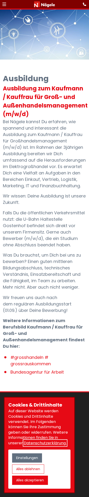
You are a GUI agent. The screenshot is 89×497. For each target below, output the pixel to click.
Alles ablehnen (28, 469)
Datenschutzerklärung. (45, 443)
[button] (4, 4)
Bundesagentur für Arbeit (37, 372)
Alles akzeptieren (30, 480)
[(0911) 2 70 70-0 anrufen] (85, 4)
